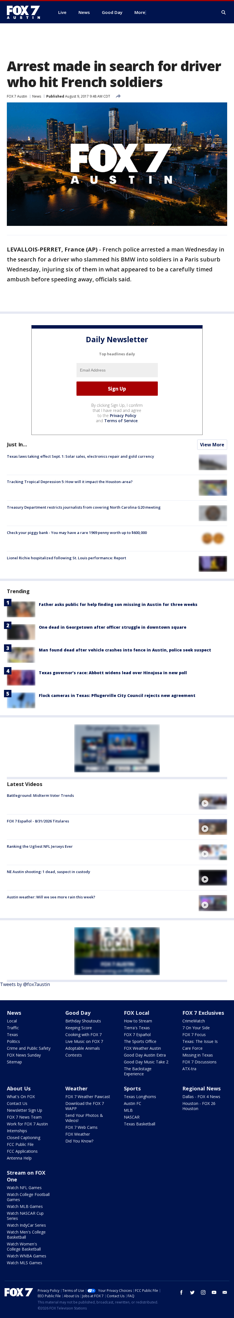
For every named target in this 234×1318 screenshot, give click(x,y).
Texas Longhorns (140, 1096)
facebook (181, 1292)
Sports (132, 1088)
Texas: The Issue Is (200, 1041)
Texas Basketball (139, 1124)
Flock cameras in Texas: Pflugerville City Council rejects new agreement (117, 695)
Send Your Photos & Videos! (84, 1118)
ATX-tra (189, 1068)
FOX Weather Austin (142, 1048)
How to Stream (138, 1021)
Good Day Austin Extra (145, 1055)
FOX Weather (77, 1134)
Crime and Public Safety (29, 1048)
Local (12, 1021)
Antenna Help (19, 1158)
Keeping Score (78, 1027)
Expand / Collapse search (223, 12)
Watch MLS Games (24, 1262)
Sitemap (14, 1062)
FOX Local (136, 1012)
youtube (214, 1292)
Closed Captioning (23, 1137)
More (139, 12)
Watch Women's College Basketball (24, 1246)
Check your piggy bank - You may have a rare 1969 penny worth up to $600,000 (77, 532)
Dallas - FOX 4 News (201, 1096)
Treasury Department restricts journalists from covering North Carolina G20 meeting (84, 507)
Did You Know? (79, 1141)
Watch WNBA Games (26, 1256)
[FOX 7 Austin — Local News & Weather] (26, 12)
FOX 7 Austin (17, 96)
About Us (19, 1088)
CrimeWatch (193, 1021)
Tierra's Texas (137, 1027)
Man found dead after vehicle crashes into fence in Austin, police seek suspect (125, 650)
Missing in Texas (197, 1055)
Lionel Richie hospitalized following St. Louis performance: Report (66, 557)
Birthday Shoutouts (83, 1021)
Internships (17, 1130)
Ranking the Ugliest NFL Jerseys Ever (40, 846)
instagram (203, 1292)
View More (212, 445)
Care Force (192, 1048)
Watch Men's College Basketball (26, 1234)
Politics (13, 1041)
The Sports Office (140, 1041)
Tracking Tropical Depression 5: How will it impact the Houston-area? (70, 481)
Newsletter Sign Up (24, 1110)
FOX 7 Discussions (199, 1062)
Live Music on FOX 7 (84, 1041)
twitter (192, 1292)
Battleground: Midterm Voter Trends (40, 795)
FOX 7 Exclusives (203, 1012)
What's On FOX (21, 1096)
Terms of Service (121, 420)
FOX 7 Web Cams (81, 1127)
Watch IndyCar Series (26, 1225)
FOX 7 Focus (194, 1034)
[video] (213, 801)
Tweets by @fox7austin (25, 984)
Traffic (13, 1027)
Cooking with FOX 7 (83, 1034)
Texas (12, 1034)
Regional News (201, 1088)
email (224, 1292)
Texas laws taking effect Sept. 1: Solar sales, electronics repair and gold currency (80, 456)
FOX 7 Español (137, 1034)
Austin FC (132, 1103)
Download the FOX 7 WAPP (84, 1106)
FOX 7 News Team (24, 1117)
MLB (128, 1110)
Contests (73, 1055)
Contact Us (17, 1103)
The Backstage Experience (138, 1071)
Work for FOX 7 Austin (27, 1124)
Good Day (77, 1012)
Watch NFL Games (24, 1187)
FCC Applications (22, 1151)
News (36, 96)
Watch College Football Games (28, 1197)
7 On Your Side (196, 1027)
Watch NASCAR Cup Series (25, 1215)
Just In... (17, 444)
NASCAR (132, 1117)
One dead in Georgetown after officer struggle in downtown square (112, 627)
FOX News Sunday (24, 1055)
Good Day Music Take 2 (146, 1062)
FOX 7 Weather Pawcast (87, 1096)
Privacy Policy (123, 415)
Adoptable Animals (82, 1048)
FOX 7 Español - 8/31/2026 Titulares (38, 821)
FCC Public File (20, 1144)
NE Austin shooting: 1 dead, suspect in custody (48, 871)
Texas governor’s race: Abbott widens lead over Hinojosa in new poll (113, 672)
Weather (76, 1088)
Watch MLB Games (25, 1206)
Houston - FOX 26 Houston (198, 1106)
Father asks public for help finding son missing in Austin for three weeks (118, 604)
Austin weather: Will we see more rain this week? (51, 897)
